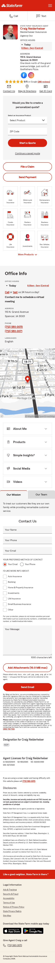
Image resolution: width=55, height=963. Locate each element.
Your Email (10, 551)
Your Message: (12, 629)
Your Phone (11, 540)
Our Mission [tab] (14, 494)
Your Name (10, 530)
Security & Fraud (10, 894)
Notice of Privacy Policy (13, 907)
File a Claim (27, 166)
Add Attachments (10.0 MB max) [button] (27, 667)
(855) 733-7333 (9, 729)
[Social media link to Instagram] (31, 75)
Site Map (7, 916)
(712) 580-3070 (14, 326)
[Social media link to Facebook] (24, 75)
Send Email (27, 687)
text (15, 292)
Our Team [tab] (41, 494)
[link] (14, 5)
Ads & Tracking (10, 890)
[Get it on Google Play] (33, 931)
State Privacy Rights (12, 911)
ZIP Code (14, 131)
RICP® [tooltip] (6, 745)
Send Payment (27, 177)
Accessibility (8, 898)
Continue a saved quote (27, 153)
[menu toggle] (50, 5)
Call (7, 292)
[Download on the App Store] (12, 931)
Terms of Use (9, 903)
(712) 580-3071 (13, 331)
